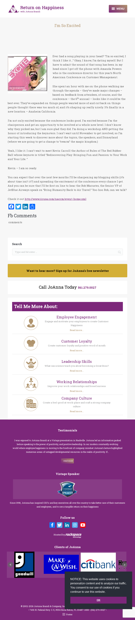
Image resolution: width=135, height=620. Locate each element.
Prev (10, 565)
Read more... (77, 330)
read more (68, 460)
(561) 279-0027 (98, 609)
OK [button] (98, 600)
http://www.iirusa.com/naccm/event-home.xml (55, 199)
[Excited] (27, 74)
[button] (106, 592)
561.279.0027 (87, 287)
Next (124, 565)
